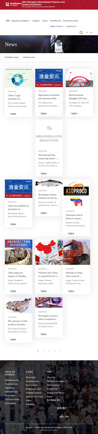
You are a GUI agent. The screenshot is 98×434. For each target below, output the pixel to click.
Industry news (29, 57)
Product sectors (11, 384)
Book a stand (31, 385)
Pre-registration (53, 385)
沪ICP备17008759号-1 (49, 430)
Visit (44, 21)
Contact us (70, 26)
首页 (8, 21)
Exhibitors (30, 404)
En (91, 32)
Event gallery (10, 403)
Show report (10, 396)
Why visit (51, 377)
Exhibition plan (11, 392)
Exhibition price (32, 381)
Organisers (9, 388)
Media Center (56, 26)
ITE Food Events (12, 399)
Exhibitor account (33, 389)
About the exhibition (20, 21)
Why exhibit (31, 377)
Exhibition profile (12, 380)
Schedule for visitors (55, 381)
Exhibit (35, 21)
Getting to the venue (34, 397)
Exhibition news (11, 57)
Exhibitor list (55, 21)
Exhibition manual (33, 393)
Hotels (28, 400)
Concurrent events (70, 21)
